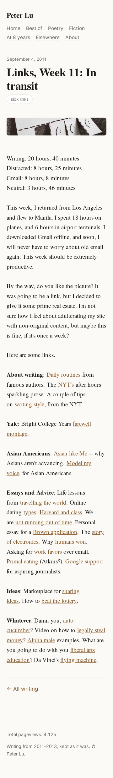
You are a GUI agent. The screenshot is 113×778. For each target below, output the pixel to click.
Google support (84, 561)
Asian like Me (70, 453)
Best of (34, 28)
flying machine (78, 660)
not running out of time (43, 522)
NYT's (66, 384)
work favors (48, 551)
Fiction (77, 28)
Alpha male (41, 640)
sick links (20, 99)
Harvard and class (61, 512)
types (30, 512)
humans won (70, 541)
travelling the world (43, 502)
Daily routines (63, 374)
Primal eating (22, 561)
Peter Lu (20, 15)
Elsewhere (48, 37)
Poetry (55, 28)
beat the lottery (59, 600)
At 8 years (18, 37)
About (72, 37)
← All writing (22, 689)
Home (13, 28)
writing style (29, 404)
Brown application (55, 532)
